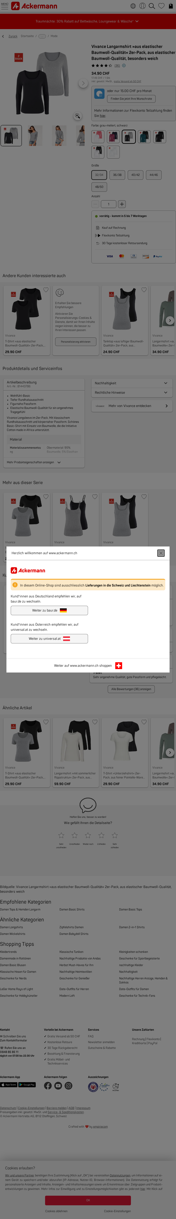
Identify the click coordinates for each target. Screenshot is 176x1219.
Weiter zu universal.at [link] (45, 638)
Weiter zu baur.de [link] (44, 610)
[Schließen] (161, 553)
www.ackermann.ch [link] (84, 665)
